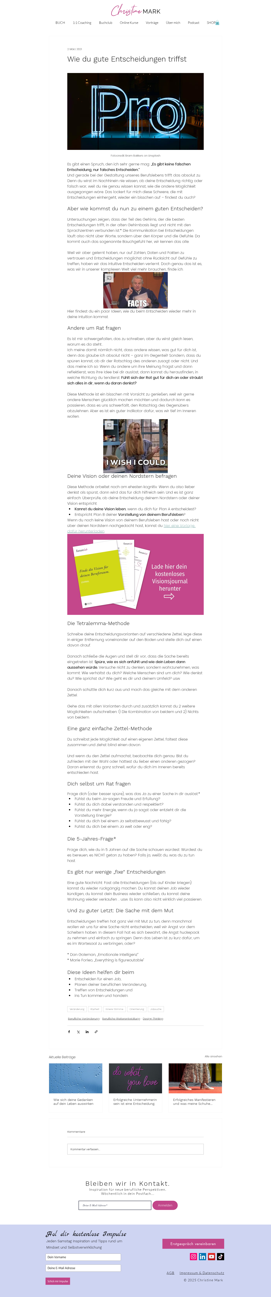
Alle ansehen (213, 1056)
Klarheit (95, 1009)
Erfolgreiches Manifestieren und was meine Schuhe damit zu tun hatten (194, 1102)
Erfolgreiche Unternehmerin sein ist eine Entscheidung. (135, 1102)
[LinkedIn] (202, 1256)
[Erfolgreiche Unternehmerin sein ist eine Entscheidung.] (135, 1078)
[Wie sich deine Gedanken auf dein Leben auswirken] (75, 1078)
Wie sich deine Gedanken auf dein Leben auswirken (73, 1102)
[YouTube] (211, 1256)
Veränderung (77, 1009)
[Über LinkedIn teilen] (87, 1031)
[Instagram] (193, 1256)
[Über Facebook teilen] (69, 1031)
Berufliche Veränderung (84, 1019)
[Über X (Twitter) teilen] (78, 1031)
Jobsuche (155, 1009)
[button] (217, 22)
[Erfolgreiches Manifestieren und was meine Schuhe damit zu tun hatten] (195, 1078)
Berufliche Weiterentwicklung (121, 1019)
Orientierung (137, 1009)
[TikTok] (220, 1256)
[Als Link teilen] (96, 1031)
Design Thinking (153, 1019)
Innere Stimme (114, 1009)
